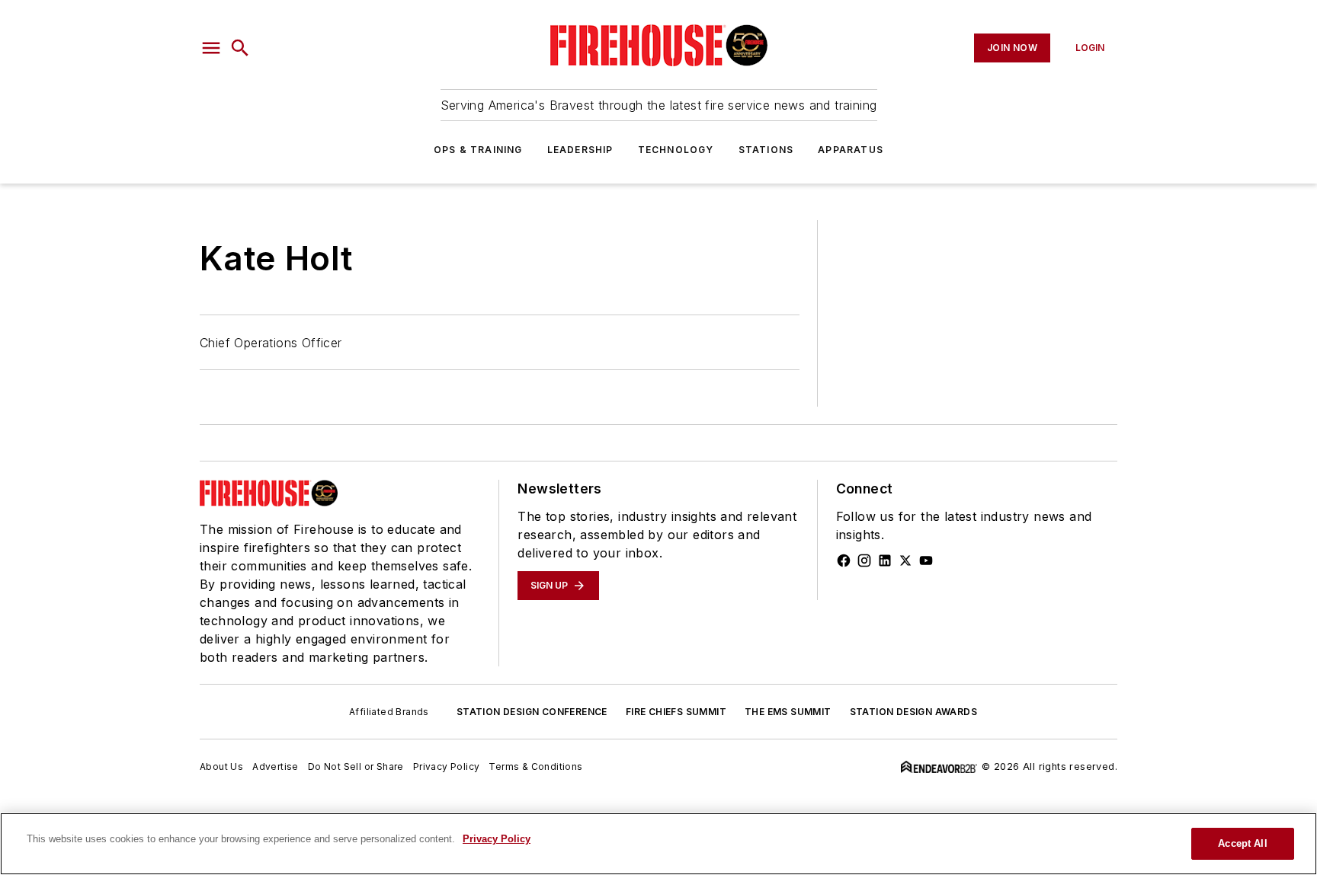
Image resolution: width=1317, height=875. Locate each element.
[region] (658, 844)
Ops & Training (478, 149)
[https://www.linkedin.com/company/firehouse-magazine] (884, 560)
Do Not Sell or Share (356, 766)
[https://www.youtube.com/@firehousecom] (926, 560)
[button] (211, 48)
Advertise (275, 766)
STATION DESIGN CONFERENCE (532, 711)
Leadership (580, 149)
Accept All (1242, 843)
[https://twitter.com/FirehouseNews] (905, 560)
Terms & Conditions (535, 766)
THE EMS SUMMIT (788, 711)
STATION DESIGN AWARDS (913, 711)
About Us (221, 766)
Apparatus (850, 149)
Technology (676, 149)
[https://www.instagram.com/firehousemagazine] (864, 560)
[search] (240, 48)
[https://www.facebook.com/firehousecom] (843, 560)
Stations (766, 149)
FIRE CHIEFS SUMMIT (676, 711)
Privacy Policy (446, 766)
